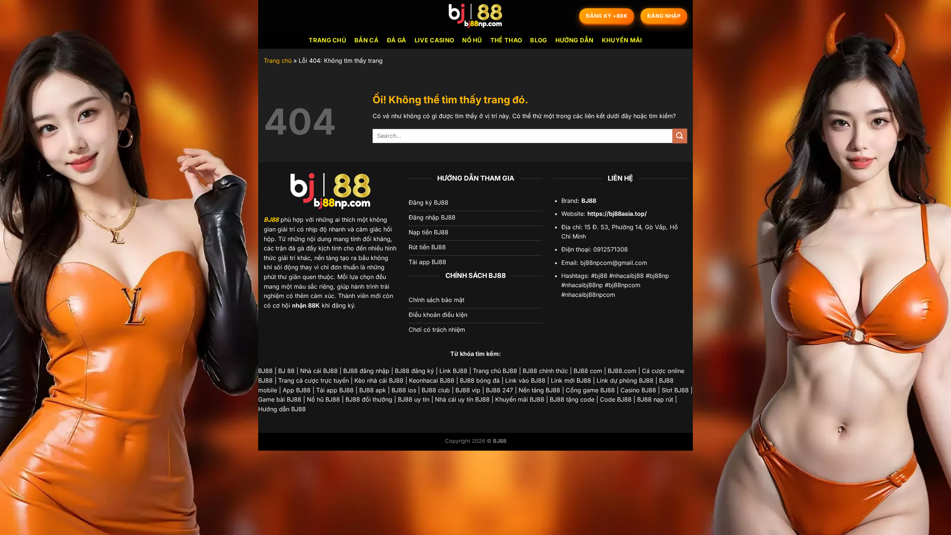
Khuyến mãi (622, 40)
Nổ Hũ (472, 40)
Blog (538, 40)
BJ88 (271, 219)
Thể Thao (506, 40)
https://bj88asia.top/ (617, 213)
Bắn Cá (366, 40)
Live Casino (434, 40)
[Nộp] (679, 136)
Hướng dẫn (574, 40)
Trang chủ (327, 40)
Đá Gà (396, 40)
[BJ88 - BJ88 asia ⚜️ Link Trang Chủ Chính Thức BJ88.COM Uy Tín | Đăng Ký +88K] (475, 16)
